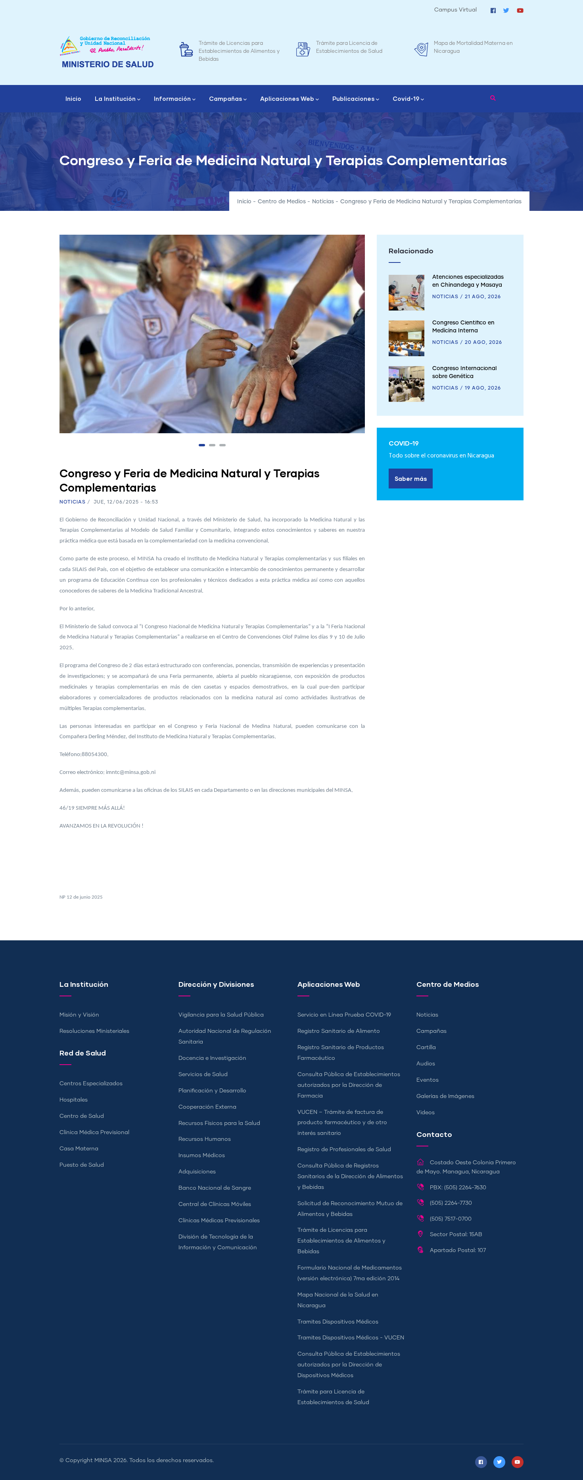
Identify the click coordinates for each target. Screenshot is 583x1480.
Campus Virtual (455, 10)
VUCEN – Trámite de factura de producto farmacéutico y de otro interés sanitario (342, 1123)
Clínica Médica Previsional (94, 1132)
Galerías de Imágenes (445, 1096)
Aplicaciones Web (287, 98)
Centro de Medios (282, 202)
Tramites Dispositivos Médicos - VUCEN (350, 1338)
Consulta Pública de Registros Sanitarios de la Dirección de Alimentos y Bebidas (350, 1176)
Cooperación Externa (207, 1107)
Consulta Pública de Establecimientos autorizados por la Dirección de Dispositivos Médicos (348, 1364)
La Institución (115, 98)
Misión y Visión (79, 1015)
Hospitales (73, 1100)
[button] (202, 445)
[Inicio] (106, 52)
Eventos (427, 1080)
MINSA (103, 1460)
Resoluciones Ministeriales (94, 1031)
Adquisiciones (197, 1172)
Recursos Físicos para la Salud (219, 1123)
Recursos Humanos (204, 1139)
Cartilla (426, 1047)
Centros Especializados (91, 1083)
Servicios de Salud (203, 1074)
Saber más (411, 478)
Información (172, 98)
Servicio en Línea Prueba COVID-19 (344, 1015)
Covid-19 (406, 98)
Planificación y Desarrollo (212, 1091)
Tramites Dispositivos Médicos (337, 1322)
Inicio (73, 98)
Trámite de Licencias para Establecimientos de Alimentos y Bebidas (239, 51)
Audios (425, 1064)
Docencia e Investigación (212, 1058)
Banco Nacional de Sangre (214, 1188)
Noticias (323, 202)
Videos (425, 1112)
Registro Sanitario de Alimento (338, 1031)
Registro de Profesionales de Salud (344, 1149)
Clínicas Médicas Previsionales (219, 1220)
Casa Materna (78, 1149)
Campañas (225, 98)
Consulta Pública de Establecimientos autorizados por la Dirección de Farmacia (348, 1085)
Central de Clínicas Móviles (214, 1204)
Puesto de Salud (81, 1165)
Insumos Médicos (201, 1155)
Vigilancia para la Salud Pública (221, 1015)
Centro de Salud (81, 1116)
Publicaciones (353, 98)
